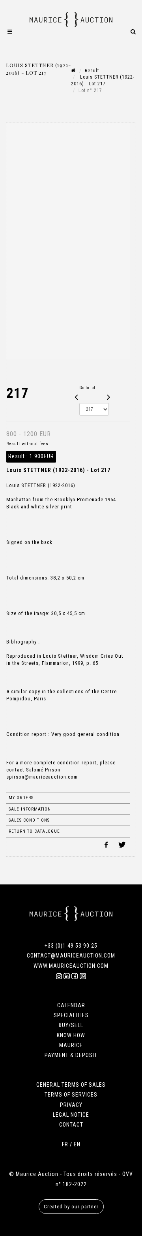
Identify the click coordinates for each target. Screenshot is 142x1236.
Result (92, 70)
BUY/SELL (71, 1025)
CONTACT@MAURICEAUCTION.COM (71, 955)
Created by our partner (71, 1207)
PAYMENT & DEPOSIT (71, 1055)
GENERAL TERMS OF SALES (71, 1085)
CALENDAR (71, 1005)
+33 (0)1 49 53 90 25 (71, 946)
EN (77, 1144)
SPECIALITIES (71, 1015)
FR (65, 1144)
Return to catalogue (34, 831)
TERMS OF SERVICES (71, 1094)
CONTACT (71, 1124)
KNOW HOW (71, 1035)
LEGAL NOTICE (71, 1115)
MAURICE (71, 1045)
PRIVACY (71, 1105)
